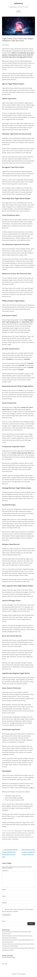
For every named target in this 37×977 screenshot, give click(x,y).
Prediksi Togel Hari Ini (22, 833)
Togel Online (18, 830)
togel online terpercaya (24, 837)
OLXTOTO (23, 974)
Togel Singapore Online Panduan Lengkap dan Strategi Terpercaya (28, 852)
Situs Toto (4, 963)
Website (4, 903)
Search (4, 921)
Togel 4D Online (10, 835)
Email (4, 896)
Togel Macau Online (19, 835)
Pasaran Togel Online (11, 833)
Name (4, 889)
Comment (5, 870)
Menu (18, 11)
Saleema (18, 3)
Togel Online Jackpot (13, 837)
